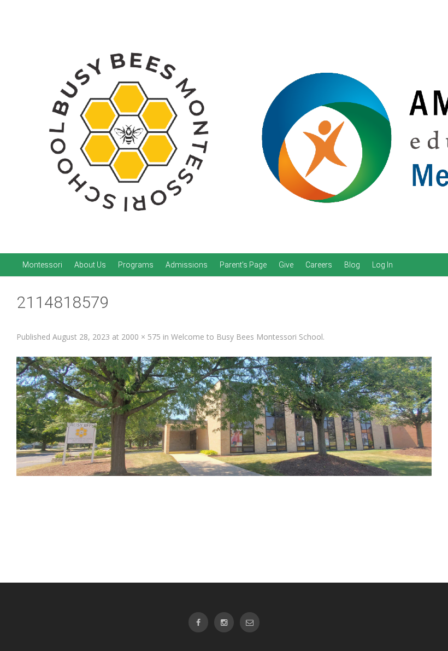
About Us (90, 264)
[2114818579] (224, 416)
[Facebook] (198, 622)
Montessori (42, 264)
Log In (382, 264)
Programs (136, 264)
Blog (352, 264)
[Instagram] (224, 622)
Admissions (187, 264)
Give (286, 264)
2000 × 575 (141, 337)
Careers (318, 264)
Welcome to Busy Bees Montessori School (247, 337)
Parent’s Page (243, 264)
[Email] (250, 622)
